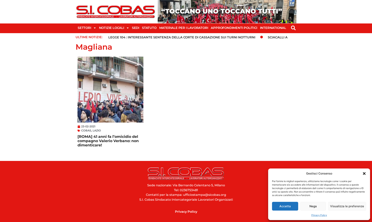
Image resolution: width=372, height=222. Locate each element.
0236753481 (189, 190)
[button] (364, 173)
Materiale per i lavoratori (183, 28)
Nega (313, 206)
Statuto (149, 28)
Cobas (86, 130)
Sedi (135, 28)
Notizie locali (111, 28)
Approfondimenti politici (234, 28)
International (273, 28)
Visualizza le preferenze (347, 206)
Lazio (97, 130)
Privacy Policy (319, 215)
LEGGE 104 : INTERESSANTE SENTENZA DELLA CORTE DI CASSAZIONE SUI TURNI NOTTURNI (181, 37)
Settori (84, 28)
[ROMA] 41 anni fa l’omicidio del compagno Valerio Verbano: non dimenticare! (108, 140)
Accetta (285, 206)
